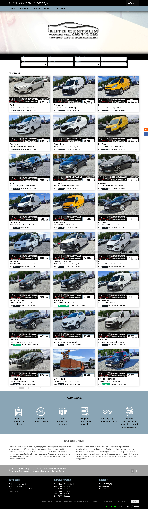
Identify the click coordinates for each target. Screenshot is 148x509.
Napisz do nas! (117, 506)
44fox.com (136, 506)
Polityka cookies (15, 486)
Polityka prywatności (17, 484)
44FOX (56, 8)
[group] (74, 32)
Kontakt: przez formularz (109, 489)
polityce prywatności (124, 501)
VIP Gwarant (47, 8)
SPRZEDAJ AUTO (22, 8)
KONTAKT (63, 8)
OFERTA (12, 8)
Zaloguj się (133, 3)
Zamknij (134, 501)
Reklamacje (13, 491)
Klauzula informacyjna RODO (20, 489)
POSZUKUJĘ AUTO (35, 8)
